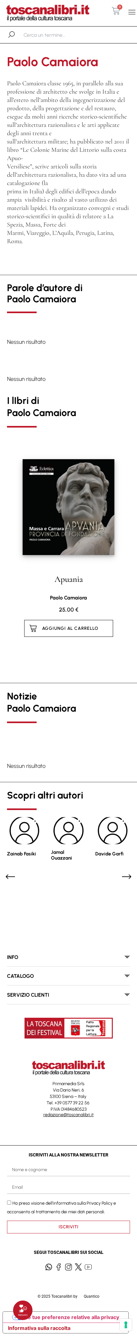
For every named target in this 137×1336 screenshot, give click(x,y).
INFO (12, 957)
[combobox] (56, 35)
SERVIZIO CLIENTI (28, 995)
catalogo (20, 976)
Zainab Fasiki (21, 854)
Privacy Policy (99, 1203)
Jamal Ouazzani (61, 855)
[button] (131, 12)
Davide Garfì (109, 854)
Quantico (91, 1296)
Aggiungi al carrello (70, 628)
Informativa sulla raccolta (39, 1328)
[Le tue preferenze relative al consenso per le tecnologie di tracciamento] (126, 1325)
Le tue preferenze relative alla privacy (72, 1317)
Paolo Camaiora (68, 598)
